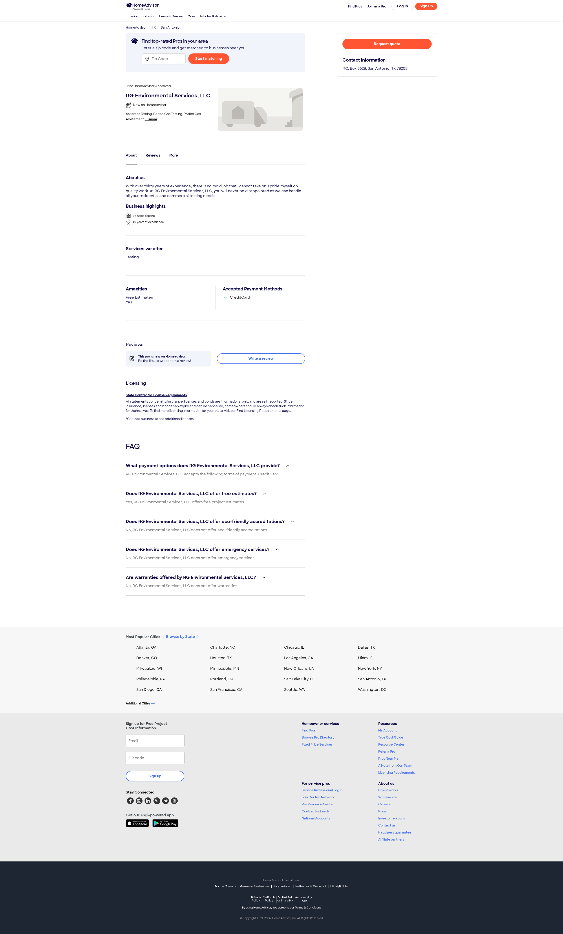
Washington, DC (372, 689)
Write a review (261, 358)
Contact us (386, 825)
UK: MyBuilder (339, 886)
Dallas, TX (366, 647)
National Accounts (316, 818)
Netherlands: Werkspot (310, 886)
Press (382, 811)
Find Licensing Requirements (259, 411)
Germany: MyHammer (254, 886)
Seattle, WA (294, 689)
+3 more (151, 119)
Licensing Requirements (396, 773)
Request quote (387, 44)
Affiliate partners (391, 839)
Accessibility (303, 899)
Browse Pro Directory (318, 737)
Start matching (208, 58)
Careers (384, 804)
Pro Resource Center (318, 804)
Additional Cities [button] (138, 703)
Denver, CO (146, 658)
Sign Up (426, 6)
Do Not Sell (285, 899)
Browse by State (180, 636)
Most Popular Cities (143, 637)
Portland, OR (221, 679)
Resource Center (391, 744)
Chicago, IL (294, 647)
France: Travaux (225, 886)
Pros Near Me (388, 759)
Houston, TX (221, 658)
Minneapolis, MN (224, 668)
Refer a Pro (386, 751)
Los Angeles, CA (298, 658)
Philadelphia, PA (150, 679)
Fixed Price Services (317, 744)
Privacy (256, 899)
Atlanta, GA (146, 647)
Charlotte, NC (222, 647)
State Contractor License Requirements (156, 395)
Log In (402, 6)
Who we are (387, 797)
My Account (387, 730)
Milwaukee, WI (149, 668)
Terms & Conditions (308, 907)
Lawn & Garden (171, 16)
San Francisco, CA (226, 689)
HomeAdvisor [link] (136, 27)
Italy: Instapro (282, 886)
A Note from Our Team (395, 766)
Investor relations (391, 818)
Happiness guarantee (394, 832)
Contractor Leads (315, 811)
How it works (388, 790)
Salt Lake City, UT (299, 679)
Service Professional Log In (322, 790)
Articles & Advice (213, 16)
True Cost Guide (390, 737)
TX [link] (154, 27)
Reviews (153, 155)
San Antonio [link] (170, 27)
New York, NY (370, 668)
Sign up (155, 776)
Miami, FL (366, 658)
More (191, 16)
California (269, 899)
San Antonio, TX (372, 679)
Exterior (149, 16)
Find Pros (309, 730)
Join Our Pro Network (318, 797)
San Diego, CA (149, 689)
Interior (132, 16)
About (131, 155)
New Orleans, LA (299, 668)
